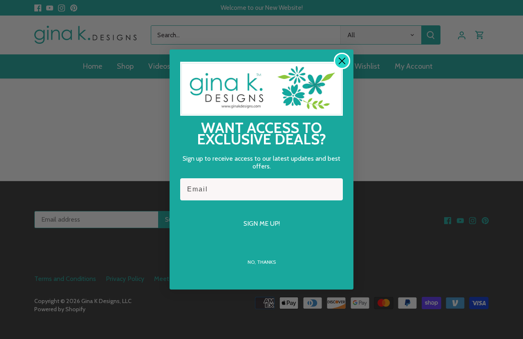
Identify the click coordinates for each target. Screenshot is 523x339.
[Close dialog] (342, 61)
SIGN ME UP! (262, 223)
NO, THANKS (262, 262)
